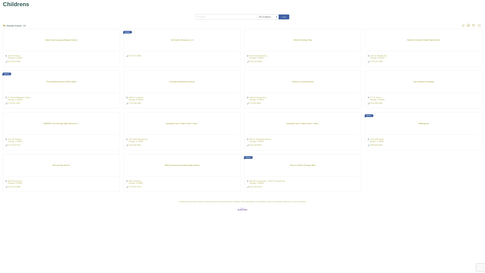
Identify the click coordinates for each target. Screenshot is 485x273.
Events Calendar (211, 202)
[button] (4, 26)
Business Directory (185, 202)
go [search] (285, 17)
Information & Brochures (283, 202)
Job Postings (260, 202)
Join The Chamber (299, 202)
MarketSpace (250, 202)
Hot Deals (221, 202)
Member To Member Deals (235, 202)
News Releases (198, 202)
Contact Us (270, 202)
